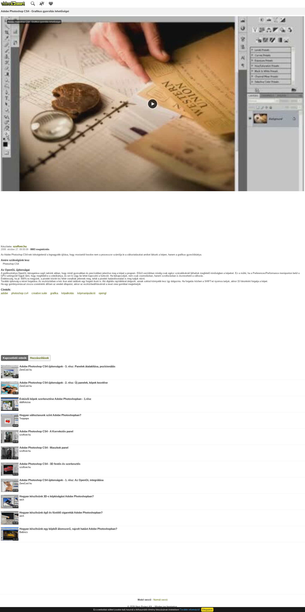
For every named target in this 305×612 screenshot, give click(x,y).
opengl (102, 293)
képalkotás (67, 293)
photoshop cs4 (19, 293)
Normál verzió (160, 599)
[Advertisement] (152, 217)
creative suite (39, 293)
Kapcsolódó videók (14, 357)
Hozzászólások (39, 357)
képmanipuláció (86, 293)
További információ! (190, 609)
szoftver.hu (20, 246)
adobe (4, 293)
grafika (54, 293)
